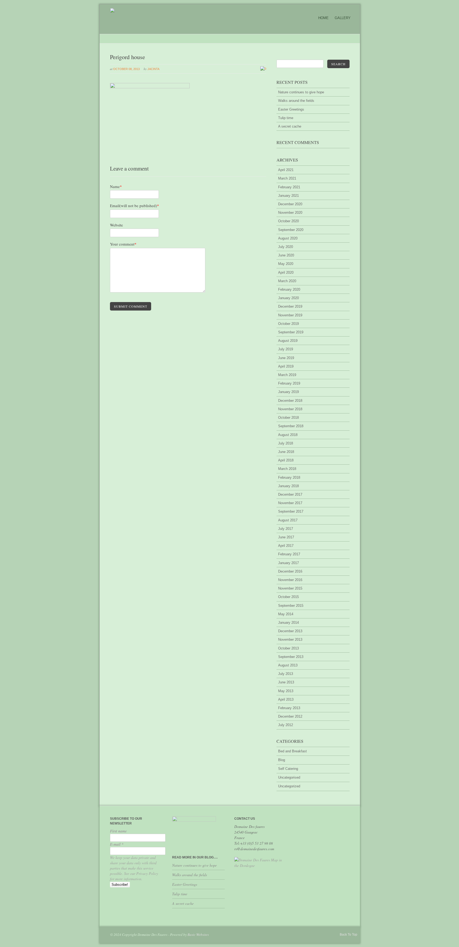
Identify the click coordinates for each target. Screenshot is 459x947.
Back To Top (348, 934)
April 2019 (286, 366)
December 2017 (290, 494)
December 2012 (290, 716)
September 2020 (290, 230)
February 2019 (289, 383)
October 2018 (288, 418)
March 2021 (287, 178)
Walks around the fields (296, 101)
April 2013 (286, 699)
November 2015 (290, 588)
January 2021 (288, 196)
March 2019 (287, 375)
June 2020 (286, 255)
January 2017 (288, 563)
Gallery (343, 18)
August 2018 (288, 435)
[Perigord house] (150, 87)
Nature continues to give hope (301, 92)
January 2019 (288, 392)
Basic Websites (198, 934)
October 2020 (288, 221)
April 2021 (286, 170)
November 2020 (290, 213)
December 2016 (290, 571)
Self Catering (288, 769)
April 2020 (286, 272)
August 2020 (288, 238)
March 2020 (287, 281)
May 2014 (285, 614)
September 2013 (290, 657)
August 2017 (288, 520)
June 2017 (286, 537)
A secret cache (289, 126)
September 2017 (290, 511)
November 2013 (290, 639)
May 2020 (285, 264)
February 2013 (289, 708)
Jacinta (153, 69)
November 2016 (290, 580)
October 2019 (288, 324)
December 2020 (290, 204)
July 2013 (285, 674)
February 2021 (289, 187)
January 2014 (288, 623)
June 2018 (286, 452)
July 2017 (285, 529)
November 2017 (290, 503)
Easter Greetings (291, 109)
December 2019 (290, 306)
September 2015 (290, 606)
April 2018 (286, 460)
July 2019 (285, 349)
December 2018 (290, 401)
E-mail (117, 844)
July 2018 (285, 443)
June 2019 (286, 358)
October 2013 (288, 648)
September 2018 (290, 426)
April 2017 (286, 546)
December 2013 (290, 631)
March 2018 (287, 469)
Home (323, 18)
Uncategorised (289, 777)
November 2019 (290, 315)
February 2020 (289, 289)
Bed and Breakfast (292, 751)
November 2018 (290, 409)
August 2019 (288, 341)
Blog (281, 760)
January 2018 (288, 486)
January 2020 (288, 298)
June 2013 (286, 682)
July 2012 (285, 725)
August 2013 (288, 665)
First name (118, 831)
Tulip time (285, 118)
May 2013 (285, 691)
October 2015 (288, 597)
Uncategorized (289, 786)
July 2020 (285, 247)
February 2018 (289, 477)
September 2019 (290, 332)
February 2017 (289, 554)
